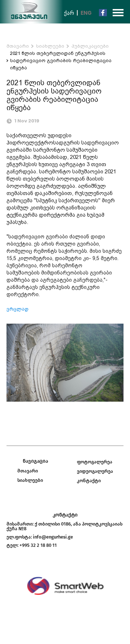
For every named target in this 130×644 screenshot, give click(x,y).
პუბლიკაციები (90, 46)
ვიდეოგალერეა (95, 471)
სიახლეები (50, 46)
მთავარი (17, 46)
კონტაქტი (89, 480)
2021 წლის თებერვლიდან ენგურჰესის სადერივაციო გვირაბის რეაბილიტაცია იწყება (61, 60)
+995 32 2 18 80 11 (38, 545)
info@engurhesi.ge (53, 537)
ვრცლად (17, 309)
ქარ (69, 13)
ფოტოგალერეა (94, 461)
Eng (86, 13)
